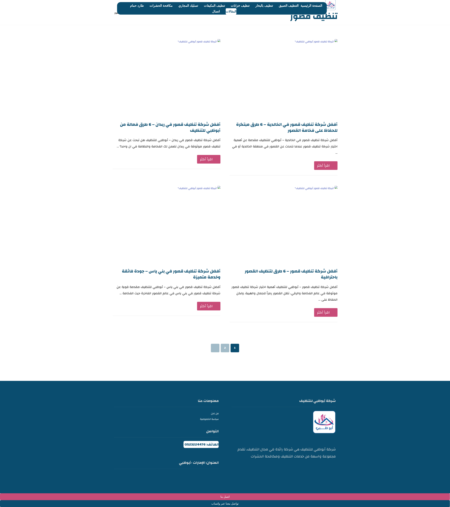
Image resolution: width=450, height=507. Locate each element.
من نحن (215, 413)
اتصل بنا (225, 496)
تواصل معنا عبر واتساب (225, 503)
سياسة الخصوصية (209, 419)
